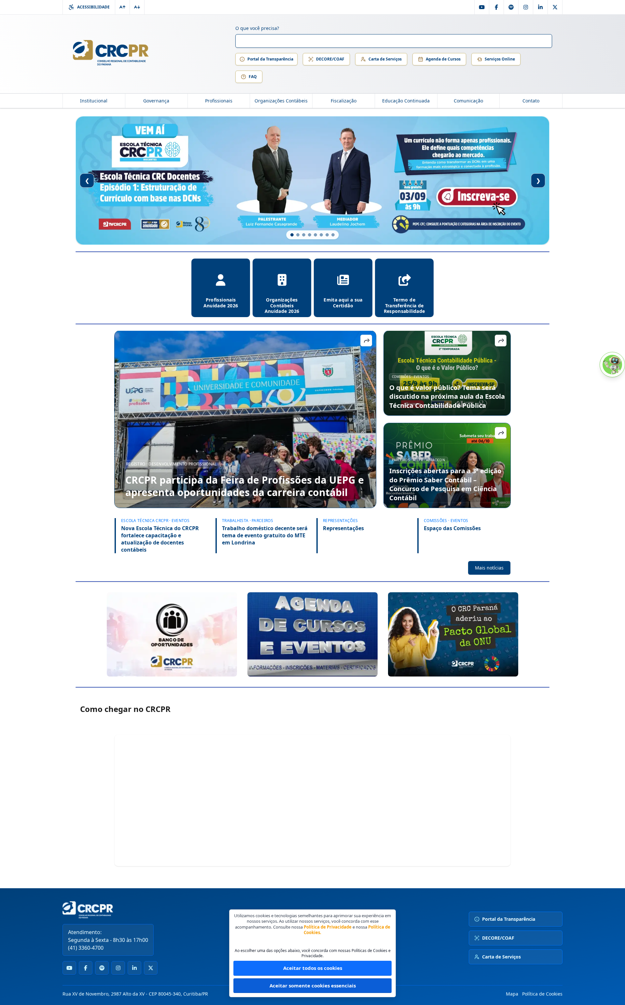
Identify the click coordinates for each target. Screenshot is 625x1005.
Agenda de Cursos (443, 59)
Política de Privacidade (328, 927)
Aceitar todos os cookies (312, 968)
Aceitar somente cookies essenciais (313, 985)
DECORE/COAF (330, 59)
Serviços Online (500, 59)
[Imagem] (172, 634)
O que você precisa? (257, 28)
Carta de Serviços (385, 59)
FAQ (253, 76)
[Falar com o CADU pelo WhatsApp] (612, 364)
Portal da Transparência (270, 59)
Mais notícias (489, 568)
